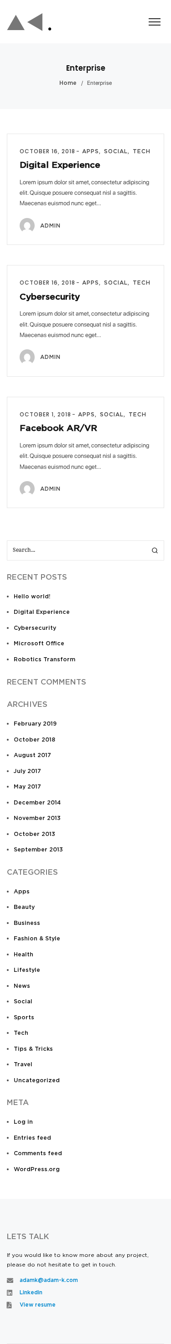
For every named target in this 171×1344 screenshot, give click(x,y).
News (22, 986)
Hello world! (32, 597)
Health (23, 955)
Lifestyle (27, 970)
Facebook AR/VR (58, 428)
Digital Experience (60, 165)
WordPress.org (37, 1170)
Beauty (24, 907)
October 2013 (34, 834)
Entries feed (32, 1138)
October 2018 (34, 740)
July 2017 (27, 771)
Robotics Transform (44, 660)
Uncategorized (37, 1081)
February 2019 (35, 724)
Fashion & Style (37, 939)
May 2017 (27, 787)
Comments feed (38, 1154)
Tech (21, 1033)
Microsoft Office (39, 644)
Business (27, 923)
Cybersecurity (50, 297)
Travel (23, 1065)
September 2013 (38, 850)
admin (50, 225)
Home (68, 83)
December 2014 (37, 803)
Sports (24, 1018)
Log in (23, 1122)
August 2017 (32, 755)
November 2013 (37, 818)
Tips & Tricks (33, 1049)
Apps (22, 892)
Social (23, 1002)
